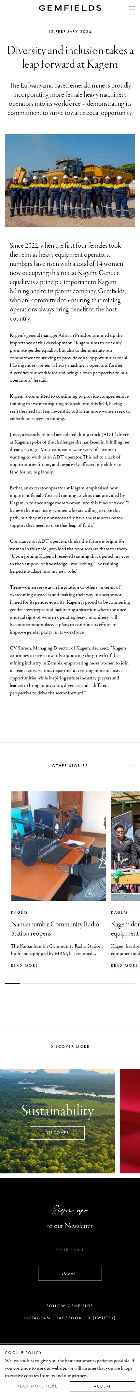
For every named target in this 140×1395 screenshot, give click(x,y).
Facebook (69, 1318)
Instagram (37, 1318)
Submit (70, 1273)
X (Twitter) (102, 1318)
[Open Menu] (131, 8)
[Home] (70, 8)
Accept (102, 1386)
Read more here (37, 1386)
